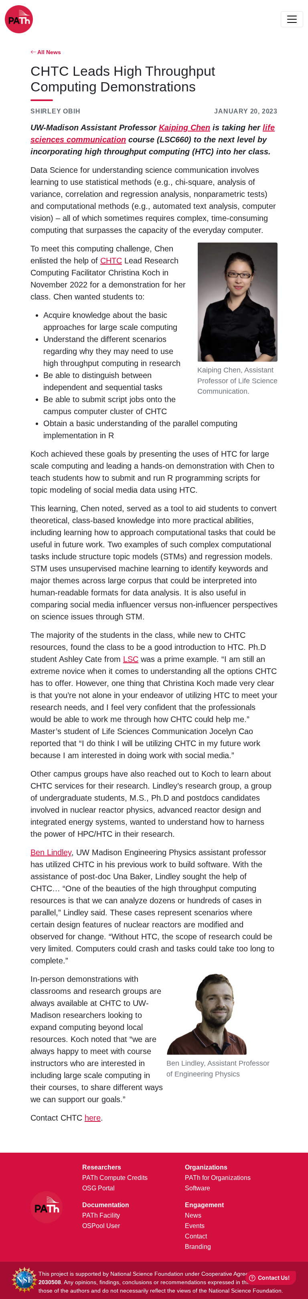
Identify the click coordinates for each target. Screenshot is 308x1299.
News (193, 1215)
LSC (130, 659)
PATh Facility (101, 1215)
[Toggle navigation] (292, 19)
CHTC (111, 260)
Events (195, 1225)
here (93, 1117)
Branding (198, 1246)
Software (197, 1188)
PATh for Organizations (218, 1177)
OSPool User (101, 1225)
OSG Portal (98, 1188)
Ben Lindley (50, 852)
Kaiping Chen (184, 127)
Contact (196, 1236)
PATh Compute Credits (115, 1177)
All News (48, 52)
